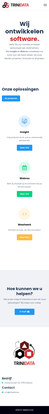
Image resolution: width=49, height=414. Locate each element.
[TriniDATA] (15, 5)
